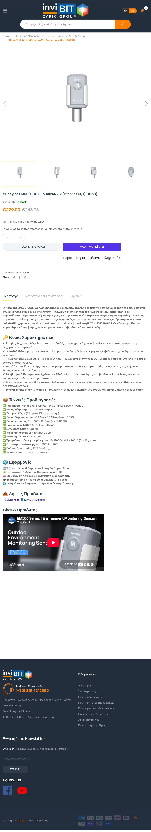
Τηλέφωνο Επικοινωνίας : (30, 686)
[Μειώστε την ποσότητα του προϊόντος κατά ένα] (7, 237)
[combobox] (67, 24)
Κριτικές (76, 296)
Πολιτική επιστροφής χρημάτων (96, 702)
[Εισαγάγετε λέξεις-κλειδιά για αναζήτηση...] (123, 24)
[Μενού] (7, 10)
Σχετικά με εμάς (87, 691)
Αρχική (6, 36)
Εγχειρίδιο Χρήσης (34, 499)
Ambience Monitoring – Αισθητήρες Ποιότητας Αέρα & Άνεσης (50, 36)
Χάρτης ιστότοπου (88, 719)
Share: (6, 277)
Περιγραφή (11, 296)
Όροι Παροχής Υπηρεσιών (93, 714)
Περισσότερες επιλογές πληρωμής (92, 258)
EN (125, 10)
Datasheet (12, 499)
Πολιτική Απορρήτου (90, 697)
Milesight (24, 272)
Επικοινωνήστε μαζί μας (92, 725)
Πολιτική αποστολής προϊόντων (96, 708)
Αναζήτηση (84, 685)
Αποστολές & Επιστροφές (45, 296)
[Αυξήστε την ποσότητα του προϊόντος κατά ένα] (20, 237)
